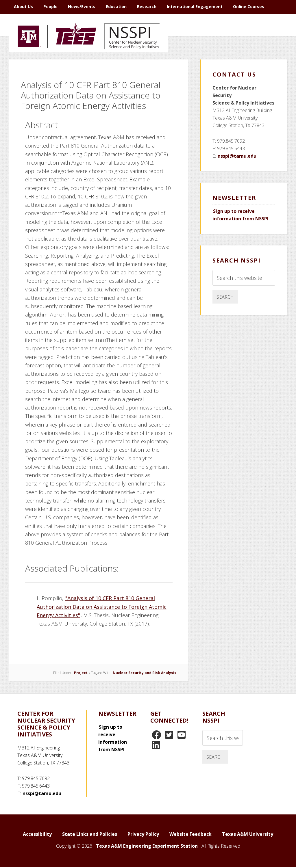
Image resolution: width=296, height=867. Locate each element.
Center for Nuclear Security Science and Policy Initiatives (88, 63)
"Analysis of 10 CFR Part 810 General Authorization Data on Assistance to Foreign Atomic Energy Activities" (101, 607)
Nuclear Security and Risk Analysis (144, 672)
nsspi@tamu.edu (237, 156)
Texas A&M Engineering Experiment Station (147, 846)
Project (81, 672)
